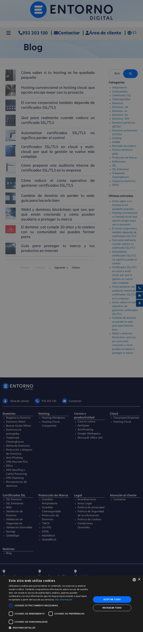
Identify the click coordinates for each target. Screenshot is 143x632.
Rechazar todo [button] (112, 607)
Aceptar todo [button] (112, 599)
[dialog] (71, 603)
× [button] (139, 579)
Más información (64, 599)
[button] (49, 627)
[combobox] (134, 579)
